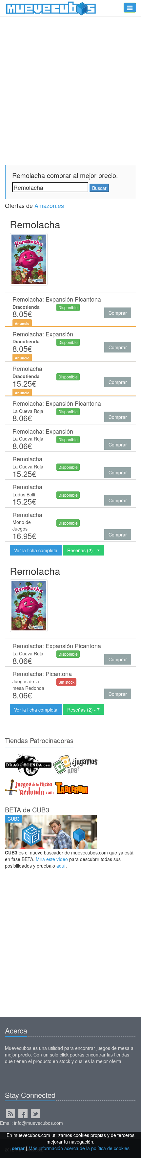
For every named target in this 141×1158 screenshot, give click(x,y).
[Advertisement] (70, 946)
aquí (61, 865)
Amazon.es (49, 205)
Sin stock (66, 682)
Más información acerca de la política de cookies (79, 1148)
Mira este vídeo (52, 859)
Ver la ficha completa (35, 550)
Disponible (68, 307)
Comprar (118, 312)
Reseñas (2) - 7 (83, 550)
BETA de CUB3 (27, 809)
